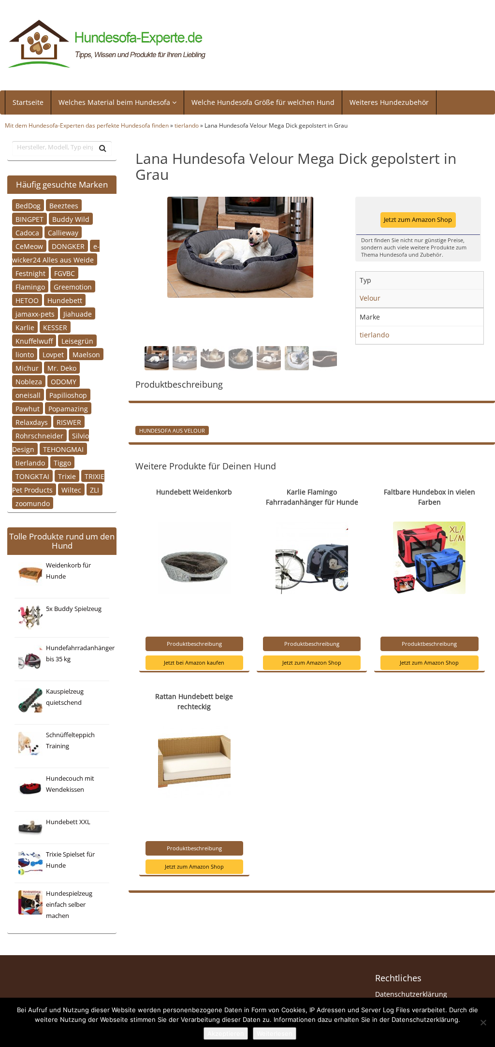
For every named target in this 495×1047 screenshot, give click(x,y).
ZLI (94, 489)
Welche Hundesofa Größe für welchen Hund (263, 102)
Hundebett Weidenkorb (194, 491)
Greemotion (73, 286)
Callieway (63, 232)
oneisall (28, 394)
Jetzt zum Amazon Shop (418, 220)
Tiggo (62, 462)
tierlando (187, 125)
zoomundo (32, 503)
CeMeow (29, 245)
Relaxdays (31, 421)
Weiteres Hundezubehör (389, 102)
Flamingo (30, 286)
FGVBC (64, 272)
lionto (24, 354)
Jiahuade (77, 313)
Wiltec (71, 489)
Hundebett (64, 300)
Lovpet (53, 354)
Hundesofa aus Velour (172, 430)
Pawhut (27, 408)
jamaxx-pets (35, 313)
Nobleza (28, 381)
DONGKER (68, 245)
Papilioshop (68, 394)
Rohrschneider (39, 435)
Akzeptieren (225, 1033)
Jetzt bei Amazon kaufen (194, 662)
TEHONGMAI (63, 448)
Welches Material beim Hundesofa (115, 102)
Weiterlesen (274, 1033)
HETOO (27, 300)
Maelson (86, 354)
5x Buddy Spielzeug (74, 609)
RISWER (69, 421)
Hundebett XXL (68, 822)
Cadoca (27, 232)
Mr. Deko (61, 367)
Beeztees (63, 205)
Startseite (28, 102)
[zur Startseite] (107, 44)
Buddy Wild (70, 218)
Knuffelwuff (34, 340)
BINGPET (29, 218)
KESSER (55, 327)
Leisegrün (77, 340)
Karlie (24, 327)
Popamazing (68, 408)
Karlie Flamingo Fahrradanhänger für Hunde (312, 497)
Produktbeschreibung (194, 643)
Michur (27, 367)
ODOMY (63, 381)
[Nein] (483, 1022)
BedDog (28, 205)
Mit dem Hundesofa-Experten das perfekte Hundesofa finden (87, 125)
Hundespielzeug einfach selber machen (69, 904)
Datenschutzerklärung (411, 994)
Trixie (67, 475)
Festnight (30, 272)
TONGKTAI (32, 475)
